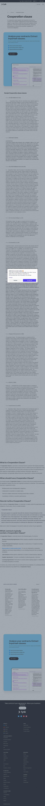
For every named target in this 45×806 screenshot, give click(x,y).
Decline (15, 280)
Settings (10, 277)
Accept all (29, 280)
